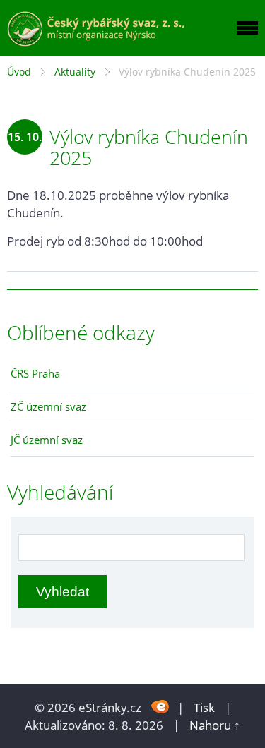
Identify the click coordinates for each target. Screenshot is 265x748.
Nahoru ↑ (214, 725)
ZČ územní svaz (48, 406)
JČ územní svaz (47, 440)
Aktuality (74, 71)
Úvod (19, 71)
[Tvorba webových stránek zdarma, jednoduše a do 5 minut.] (160, 706)
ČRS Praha (35, 373)
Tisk (204, 707)
